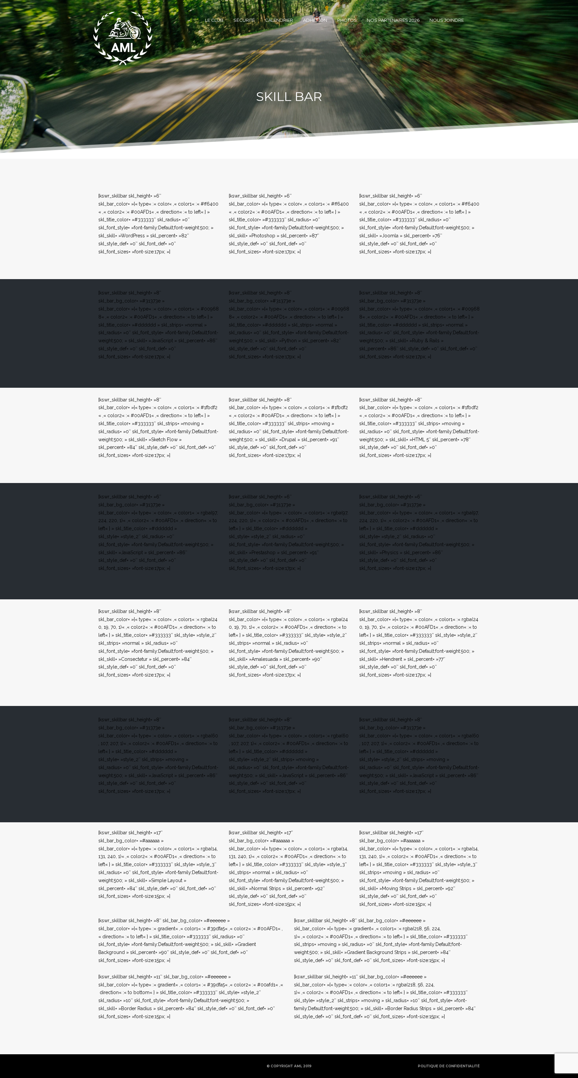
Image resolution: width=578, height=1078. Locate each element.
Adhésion (315, 20)
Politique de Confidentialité (449, 1066)
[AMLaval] (122, 20)
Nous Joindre (446, 20)
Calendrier (279, 20)
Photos (347, 20)
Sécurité (244, 20)
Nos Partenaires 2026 (393, 20)
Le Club (214, 20)
